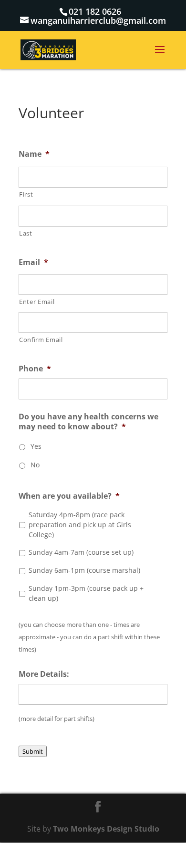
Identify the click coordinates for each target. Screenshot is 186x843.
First (26, 194)
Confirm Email (41, 339)
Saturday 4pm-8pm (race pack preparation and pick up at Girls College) (80, 524)
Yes (36, 446)
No (35, 464)
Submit (32, 751)
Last (25, 233)
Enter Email (36, 301)
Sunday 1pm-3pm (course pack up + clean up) (86, 593)
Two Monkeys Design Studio (106, 829)
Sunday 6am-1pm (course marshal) (84, 570)
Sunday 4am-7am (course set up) (81, 552)
